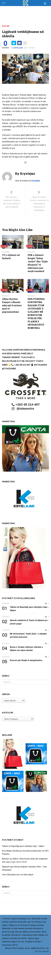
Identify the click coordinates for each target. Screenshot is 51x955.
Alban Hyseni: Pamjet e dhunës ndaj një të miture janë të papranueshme (12, 305)
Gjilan (5, 26)
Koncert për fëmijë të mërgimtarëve (22, 660)
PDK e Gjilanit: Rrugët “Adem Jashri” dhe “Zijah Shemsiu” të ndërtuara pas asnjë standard (38, 263)
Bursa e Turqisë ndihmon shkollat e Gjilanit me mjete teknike (22, 648)
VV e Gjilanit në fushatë (11, 257)
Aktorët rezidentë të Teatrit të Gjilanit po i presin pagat (25, 622)
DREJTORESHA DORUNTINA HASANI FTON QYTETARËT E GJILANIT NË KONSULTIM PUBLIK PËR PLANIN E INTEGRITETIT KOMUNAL (36, 313)
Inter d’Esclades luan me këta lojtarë (17, 874)
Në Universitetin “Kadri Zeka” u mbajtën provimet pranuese (24, 635)
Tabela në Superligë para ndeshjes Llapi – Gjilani (25, 608)
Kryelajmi (18, 48)
